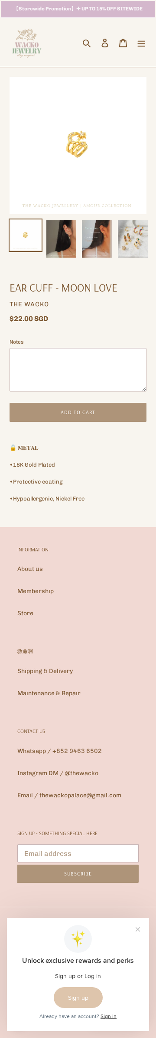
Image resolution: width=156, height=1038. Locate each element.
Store (25, 613)
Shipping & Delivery (45, 671)
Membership (35, 591)
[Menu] (141, 43)
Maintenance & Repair (49, 693)
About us (30, 569)
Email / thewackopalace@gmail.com (69, 795)
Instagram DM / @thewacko (57, 773)
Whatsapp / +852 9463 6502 (59, 751)
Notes (17, 342)
